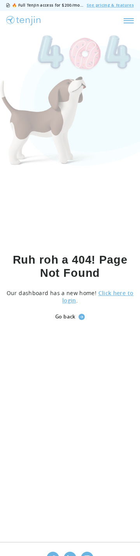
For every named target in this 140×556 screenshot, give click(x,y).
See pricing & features (110, 5)
